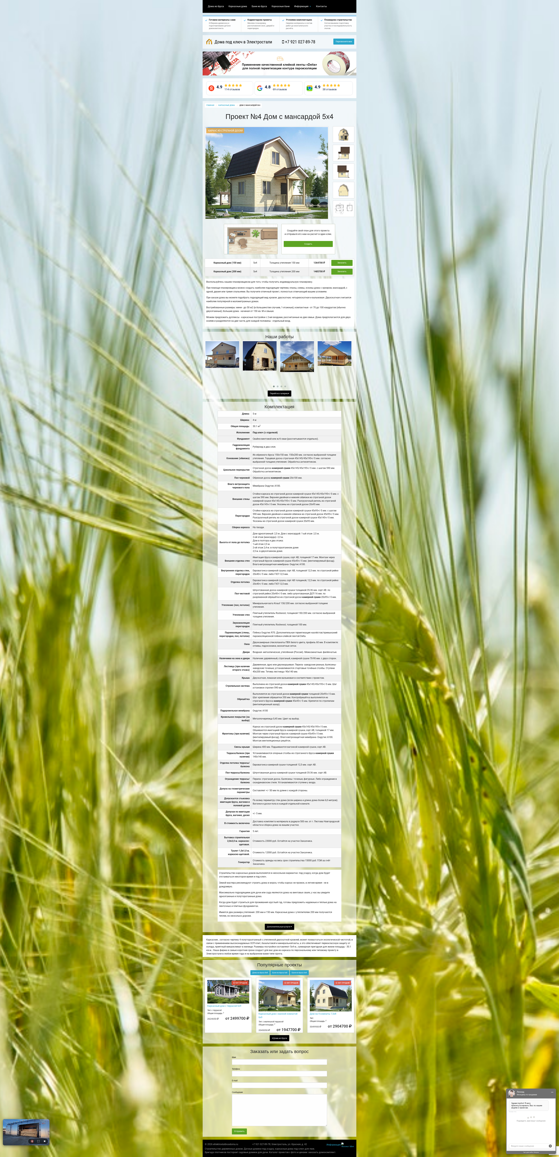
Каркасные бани (281, 6)
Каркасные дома (238, 6)
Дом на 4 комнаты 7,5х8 (323, 1013)
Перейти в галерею (279, 393)
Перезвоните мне (344, 41)
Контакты (321, 6)
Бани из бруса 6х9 (299, 973)
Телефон (236, 1069)
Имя (234, 1057)
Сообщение (237, 1092)
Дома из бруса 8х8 (260, 973)
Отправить (239, 1131)
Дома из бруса (216, 6)
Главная (210, 105)
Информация (301, 6)
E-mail (234, 1080)
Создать (308, 244)
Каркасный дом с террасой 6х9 (224, 1006)
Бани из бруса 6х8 (279, 973)
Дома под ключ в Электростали (243, 41)
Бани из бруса (259, 6)
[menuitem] (216, 6)
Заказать (341, 263)
